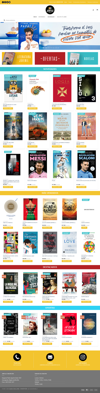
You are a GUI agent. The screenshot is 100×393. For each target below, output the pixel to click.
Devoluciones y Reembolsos (79, 2)
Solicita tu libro (61, 16)
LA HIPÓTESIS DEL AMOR (28, 256)
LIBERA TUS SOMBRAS (8, 337)
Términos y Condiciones (93, 2)
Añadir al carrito (8, 108)
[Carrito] (97, 10)
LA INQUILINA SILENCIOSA (9, 296)
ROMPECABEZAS (85, 296)
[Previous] (4, 36)
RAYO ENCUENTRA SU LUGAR (9, 104)
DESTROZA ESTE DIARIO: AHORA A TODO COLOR (10, 256)
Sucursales (51, 16)
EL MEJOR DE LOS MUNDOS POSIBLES (60, 142)
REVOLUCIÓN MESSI (32, 180)
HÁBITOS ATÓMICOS (7, 222)
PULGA (53, 180)
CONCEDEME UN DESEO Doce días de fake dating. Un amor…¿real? (69, 297)
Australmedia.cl (33, 389)
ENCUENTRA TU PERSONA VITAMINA (87, 256)
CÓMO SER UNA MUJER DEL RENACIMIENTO (48, 297)
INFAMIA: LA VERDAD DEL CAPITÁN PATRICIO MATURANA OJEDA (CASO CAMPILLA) (11, 182)
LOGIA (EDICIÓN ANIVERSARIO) (59, 104)
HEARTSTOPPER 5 (85, 222)
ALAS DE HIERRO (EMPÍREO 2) (68, 222)
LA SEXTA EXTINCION (67, 337)
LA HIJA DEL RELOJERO (8, 142)
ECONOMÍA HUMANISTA (86, 337)
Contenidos (41, 16)
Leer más (84, 227)
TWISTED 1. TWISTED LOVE (68, 256)
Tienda (69, 2)
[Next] (96, 36)
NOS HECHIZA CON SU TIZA (29, 296)
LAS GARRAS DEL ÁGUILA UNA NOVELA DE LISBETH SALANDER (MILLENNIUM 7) (49, 339)
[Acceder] (93, 10)
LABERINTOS (30, 104)
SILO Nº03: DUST (80, 104)
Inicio (65, 2)
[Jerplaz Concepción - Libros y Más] (50, 9)
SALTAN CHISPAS (80, 142)
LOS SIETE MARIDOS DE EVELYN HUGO (30, 223)
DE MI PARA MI (31, 142)
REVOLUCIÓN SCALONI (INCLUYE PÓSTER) (86, 180)
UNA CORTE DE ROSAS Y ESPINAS (50, 256)
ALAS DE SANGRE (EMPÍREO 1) (49, 222)
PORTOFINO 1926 (27, 337)
